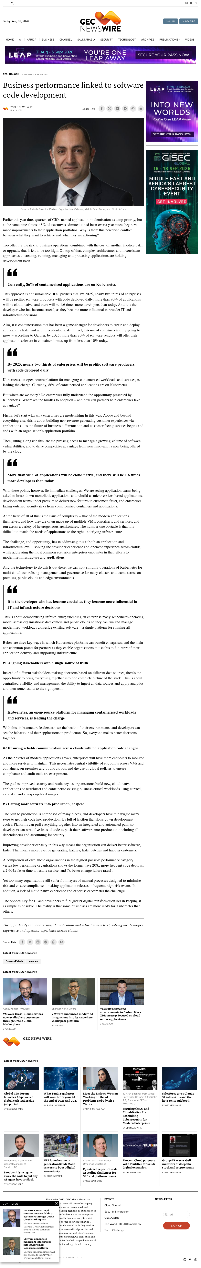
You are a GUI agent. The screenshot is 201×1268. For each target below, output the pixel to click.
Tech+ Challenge (114, 1230)
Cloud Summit (113, 1205)
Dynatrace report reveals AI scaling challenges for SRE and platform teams (100, 1173)
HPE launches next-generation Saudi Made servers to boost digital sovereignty (59, 1166)
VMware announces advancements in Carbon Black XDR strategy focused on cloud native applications (120, 1014)
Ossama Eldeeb (14, 961)
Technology (11, 74)
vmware (33, 961)
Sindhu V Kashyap (56, 1106)
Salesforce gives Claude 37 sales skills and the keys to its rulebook (178, 1097)
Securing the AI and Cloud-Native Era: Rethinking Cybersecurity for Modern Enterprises (136, 1116)
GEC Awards (111, 1218)
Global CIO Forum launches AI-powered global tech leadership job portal (19, 1099)
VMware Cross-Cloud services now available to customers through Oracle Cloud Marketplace (23, 1019)
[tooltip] (186, 3)
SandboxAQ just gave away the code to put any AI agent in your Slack (21, 1176)
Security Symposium (116, 1211)
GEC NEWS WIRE (23, 107)
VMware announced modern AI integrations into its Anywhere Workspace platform (72, 1018)
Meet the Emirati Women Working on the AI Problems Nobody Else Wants (100, 1099)
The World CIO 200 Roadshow (122, 1224)
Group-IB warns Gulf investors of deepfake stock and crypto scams (178, 1164)
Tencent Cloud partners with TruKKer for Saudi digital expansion (139, 1164)
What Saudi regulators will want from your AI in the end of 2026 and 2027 (61, 1097)
